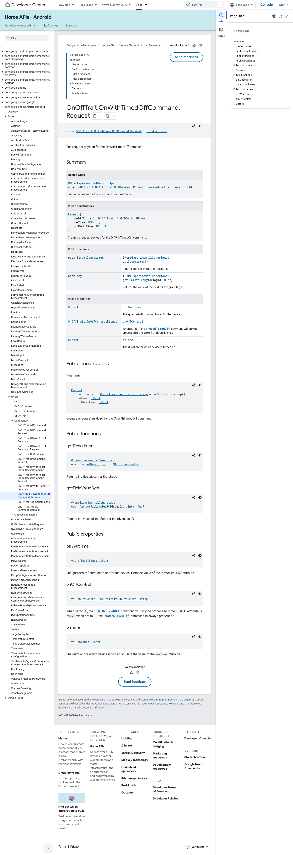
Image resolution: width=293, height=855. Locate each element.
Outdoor (127, 792)
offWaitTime (132, 307)
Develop (64, 5)
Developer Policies (165, 798)
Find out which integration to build (71, 808)
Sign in (283, 4)
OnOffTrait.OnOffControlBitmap (122, 218)
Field (188, 187)
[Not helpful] (200, 45)
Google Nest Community (193, 766)
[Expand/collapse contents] (88, 55)
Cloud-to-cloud (69, 772)
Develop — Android (18, 25)
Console (266, 5)
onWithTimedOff (158, 329)
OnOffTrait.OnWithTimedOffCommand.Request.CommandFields (123, 187)
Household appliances (128, 769)
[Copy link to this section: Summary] (90, 162)
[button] (26, 51)
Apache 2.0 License (106, 703)
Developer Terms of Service (164, 789)
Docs (139, 5)
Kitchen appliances (134, 778)
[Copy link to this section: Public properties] (107, 534)
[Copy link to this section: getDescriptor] (97, 446)
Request (74, 214)
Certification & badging (163, 744)
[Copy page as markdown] (107, 116)
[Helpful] (194, 45)
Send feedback (186, 57)
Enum (177, 187)
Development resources (162, 766)
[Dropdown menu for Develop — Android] (35, 25)
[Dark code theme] (200, 126)
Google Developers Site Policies (159, 703)
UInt (167, 280)
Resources (86, 5)
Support (71, 25)
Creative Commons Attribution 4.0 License (167, 699)
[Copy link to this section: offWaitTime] (93, 546)
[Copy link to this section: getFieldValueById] (103, 488)
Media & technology (134, 760)
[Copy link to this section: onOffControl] (95, 584)
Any (79, 276)
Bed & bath (128, 785)
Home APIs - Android (28, 17)
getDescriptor (134, 261)
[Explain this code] (193, 126)
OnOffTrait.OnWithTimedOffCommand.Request (109, 131)
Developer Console (197, 738)
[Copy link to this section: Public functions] (105, 434)
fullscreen (280, 16)
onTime (128, 340)
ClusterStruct (156, 131)
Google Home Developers (81, 45)
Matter (62, 738)
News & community (114, 5)
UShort (93, 222)
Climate (126, 745)
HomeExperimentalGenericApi (92, 183)
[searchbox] (27, 38)
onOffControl (133, 321)
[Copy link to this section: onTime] (84, 627)
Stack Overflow (194, 757)
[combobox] (204, 4)
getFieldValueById (137, 280)
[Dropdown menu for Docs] (147, 5)
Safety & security (133, 752)
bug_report (273, 16)
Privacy (75, 846)
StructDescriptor (90, 257)
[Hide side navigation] (48, 848)
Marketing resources (160, 755)
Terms (62, 846)
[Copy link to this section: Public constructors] (113, 364)
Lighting (126, 738)
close (286, 16)
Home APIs (107, 45)
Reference (51, 25)
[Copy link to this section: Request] (86, 376)
